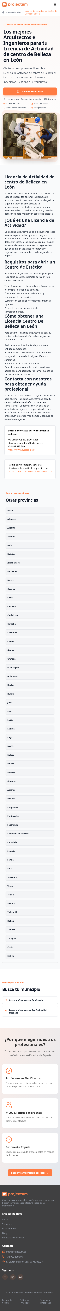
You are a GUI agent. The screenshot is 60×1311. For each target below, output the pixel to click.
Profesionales (14, 12)
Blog (4, 1233)
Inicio (5, 1219)
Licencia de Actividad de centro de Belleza (30, 471)
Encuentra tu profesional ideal (28, 1172)
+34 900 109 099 (14, 1256)
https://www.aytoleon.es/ (21, 449)
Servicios (7, 1224)
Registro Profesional (13, 1237)
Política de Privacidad (25, 1301)
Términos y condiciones (45, 1301)
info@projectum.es (16, 1251)
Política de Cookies (7, 1301)
